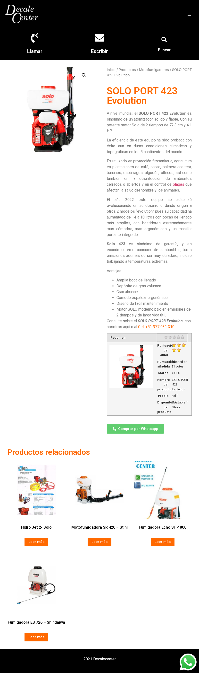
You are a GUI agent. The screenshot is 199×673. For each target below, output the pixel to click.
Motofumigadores (154, 70)
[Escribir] (99, 38)
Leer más (36, 542)
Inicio (111, 70)
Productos (127, 70)
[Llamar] (35, 38)
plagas (178, 184)
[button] (189, 14)
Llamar (34, 51)
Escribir (99, 51)
